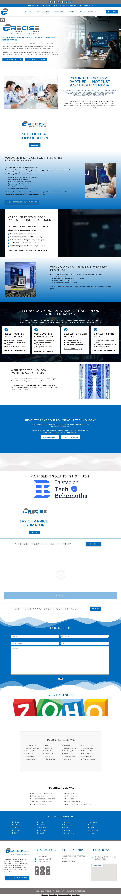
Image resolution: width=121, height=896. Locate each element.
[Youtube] (58, 2)
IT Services (28, 12)
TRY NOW (95, 608)
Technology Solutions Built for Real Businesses (79, 269)
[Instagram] (66, 2)
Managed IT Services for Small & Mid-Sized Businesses (34, 159)
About (81, 12)
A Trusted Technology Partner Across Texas (28, 372)
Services (65, 859)
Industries (72, 12)
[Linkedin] (54, 2)
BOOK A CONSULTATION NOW (17, 877)
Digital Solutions (59, 12)
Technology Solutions (43, 12)
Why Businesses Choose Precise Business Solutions (29, 219)
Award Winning (68, 861)
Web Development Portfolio (74, 856)
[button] (13, 489)
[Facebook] (50, 2)
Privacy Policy (76, 895)
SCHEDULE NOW (93, 544)
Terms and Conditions (64, 895)
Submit (60, 678)
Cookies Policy (53, 895)
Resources (91, 12)
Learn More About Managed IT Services (22, 202)
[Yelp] (62, 2)
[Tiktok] (71, 2)
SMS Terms (45, 895)
